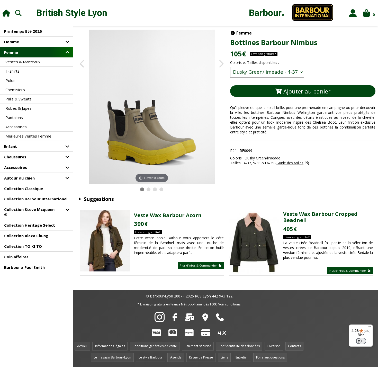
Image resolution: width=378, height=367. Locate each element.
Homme (11, 41)
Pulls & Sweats (18, 98)
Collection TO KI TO (23, 246)
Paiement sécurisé (198, 346)
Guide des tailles (289, 162)
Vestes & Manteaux (22, 61)
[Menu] (370, 328)
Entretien (242, 357)
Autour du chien (19, 178)
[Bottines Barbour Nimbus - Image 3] (155, 189)
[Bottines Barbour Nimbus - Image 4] (161, 189)
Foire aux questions (270, 357)
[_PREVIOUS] (82, 64)
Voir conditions (229, 304)
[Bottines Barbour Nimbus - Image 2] (148, 189)
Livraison (274, 346)
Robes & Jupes (18, 108)
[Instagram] (160, 319)
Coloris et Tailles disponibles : (254, 62)
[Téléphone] (220, 318)
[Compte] (353, 13)
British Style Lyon (72, 13)
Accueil (82, 346)
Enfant (10, 146)
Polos (10, 80)
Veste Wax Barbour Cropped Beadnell (320, 217)
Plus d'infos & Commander (199, 265)
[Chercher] (18, 12)
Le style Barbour (151, 357)
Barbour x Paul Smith (24, 267)
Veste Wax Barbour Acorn (168, 215)
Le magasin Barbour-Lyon (112, 357)
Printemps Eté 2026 (23, 31)
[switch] (361, 341)
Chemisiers (15, 89)
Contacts (294, 346)
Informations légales (110, 346)
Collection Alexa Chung (26, 235)
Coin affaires (16, 256)
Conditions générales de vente (154, 346)
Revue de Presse (201, 357)
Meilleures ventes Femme (28, 136)
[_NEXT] (221, 64)
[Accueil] (6, 13)
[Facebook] (174, 318)
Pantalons (14, 117)
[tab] (302, 143)
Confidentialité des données (239, 346)
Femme (11, 52)
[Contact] (190, 318)
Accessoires (16, 126)
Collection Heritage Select (29, 225)
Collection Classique (23, 188)
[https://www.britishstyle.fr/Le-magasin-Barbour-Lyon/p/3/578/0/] (205, 318)
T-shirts (12, 71)
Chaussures (15, 156)
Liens (224, 357)
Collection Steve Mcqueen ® (29, 212)
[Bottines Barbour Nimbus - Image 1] (142, 189)
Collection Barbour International (35, 198)
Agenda (176, 357)
